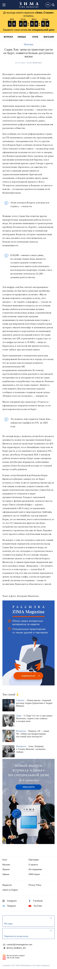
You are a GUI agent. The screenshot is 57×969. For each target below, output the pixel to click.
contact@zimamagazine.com (19, 945)
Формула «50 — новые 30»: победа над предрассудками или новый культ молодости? (32, 734)
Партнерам (34, 860)
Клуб (4, 860)
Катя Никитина (34, 63)
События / (21, 700)
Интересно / (22, 731)
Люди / (19, 716)
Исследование (35, 869)
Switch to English (10, 890)
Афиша (5, 874)
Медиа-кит (7, 885)
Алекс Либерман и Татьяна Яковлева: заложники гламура (30, 749)
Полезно (28, 44)
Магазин (6, 864)
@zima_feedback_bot (16, 948)
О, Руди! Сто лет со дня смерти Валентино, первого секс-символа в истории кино (34, 718)
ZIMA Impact (34, 874)
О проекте (33, 864)
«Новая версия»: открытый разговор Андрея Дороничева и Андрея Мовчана (34, 703)
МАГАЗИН (49, 37)
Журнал (6, 869)
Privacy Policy (35, 885)
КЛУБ (35, 37)
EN (48, 5)
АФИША (21, 37)
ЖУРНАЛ (8, 37)
